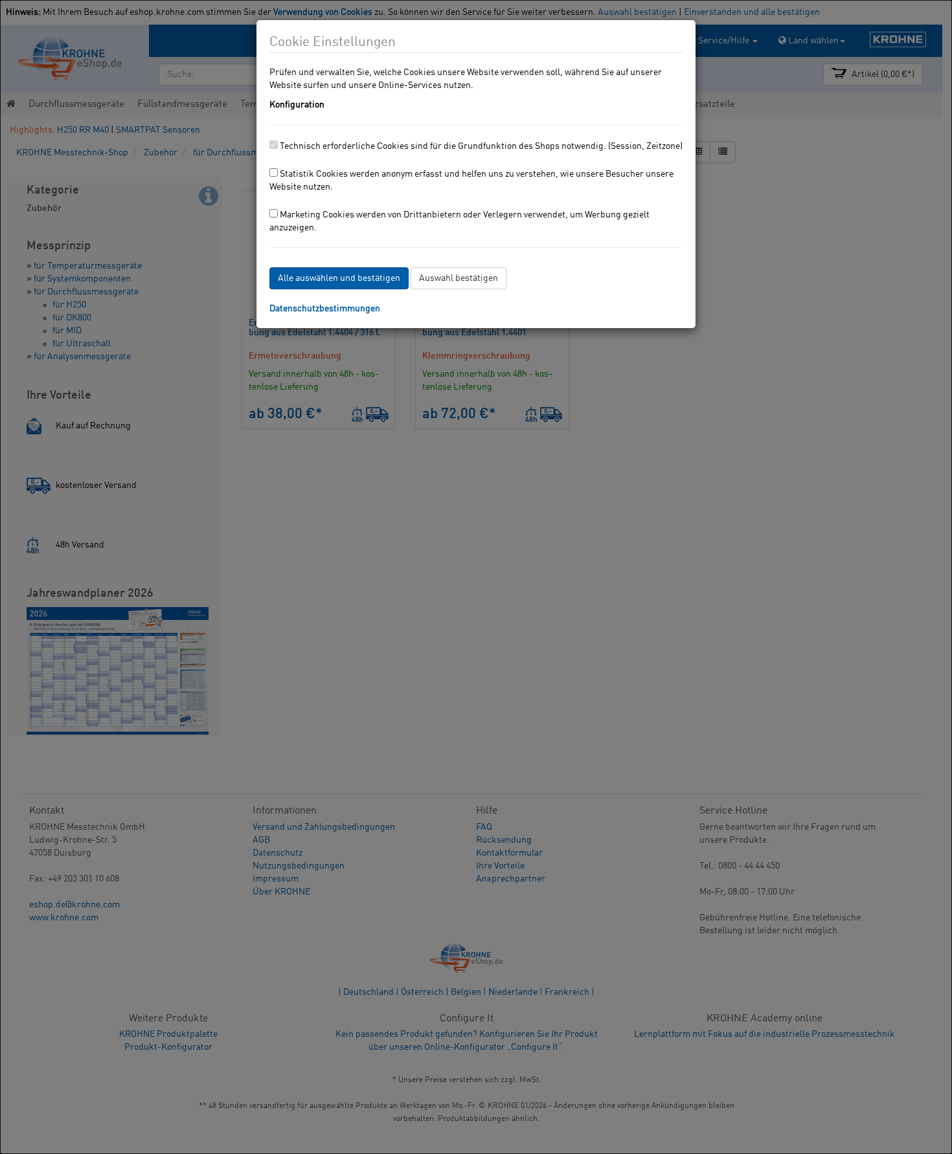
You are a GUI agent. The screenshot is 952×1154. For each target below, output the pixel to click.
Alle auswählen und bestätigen (339, 278)
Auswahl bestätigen (458, 278)
